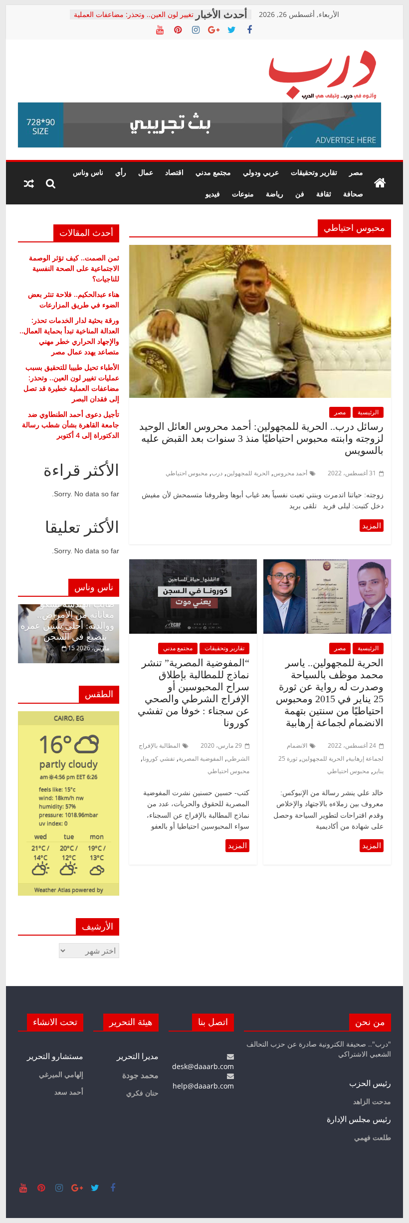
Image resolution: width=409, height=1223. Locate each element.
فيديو (212, 193)
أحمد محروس (290, 473)
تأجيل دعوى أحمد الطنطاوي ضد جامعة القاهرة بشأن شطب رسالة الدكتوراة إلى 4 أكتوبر (70, 424)
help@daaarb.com (203, 1086)
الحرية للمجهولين (247, 473)
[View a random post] (29, 183)
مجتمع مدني (213, 172)
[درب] (380, 183)
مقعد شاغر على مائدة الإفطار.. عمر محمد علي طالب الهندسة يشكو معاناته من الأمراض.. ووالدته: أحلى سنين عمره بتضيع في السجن (67, 610)
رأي (120, 172)
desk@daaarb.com (203, 1066)
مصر (356, 172)
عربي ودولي (261, 172)
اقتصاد (174, 172)
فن (299, 193)
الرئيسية (368, 412)
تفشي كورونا (159, 758)
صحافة (353, 193)
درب (216, 473)
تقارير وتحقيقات (314, 172)
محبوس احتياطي (186, 473)
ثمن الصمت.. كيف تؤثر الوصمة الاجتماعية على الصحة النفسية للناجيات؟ (74, 268)
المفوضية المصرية (201, 758)
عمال (145, 172)
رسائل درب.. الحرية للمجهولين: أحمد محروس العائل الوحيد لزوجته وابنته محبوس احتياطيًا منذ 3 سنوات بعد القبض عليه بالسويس (261, 438)
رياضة (274, 193)
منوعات (243, 193)
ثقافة (323, 193)
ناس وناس (88, 172)
